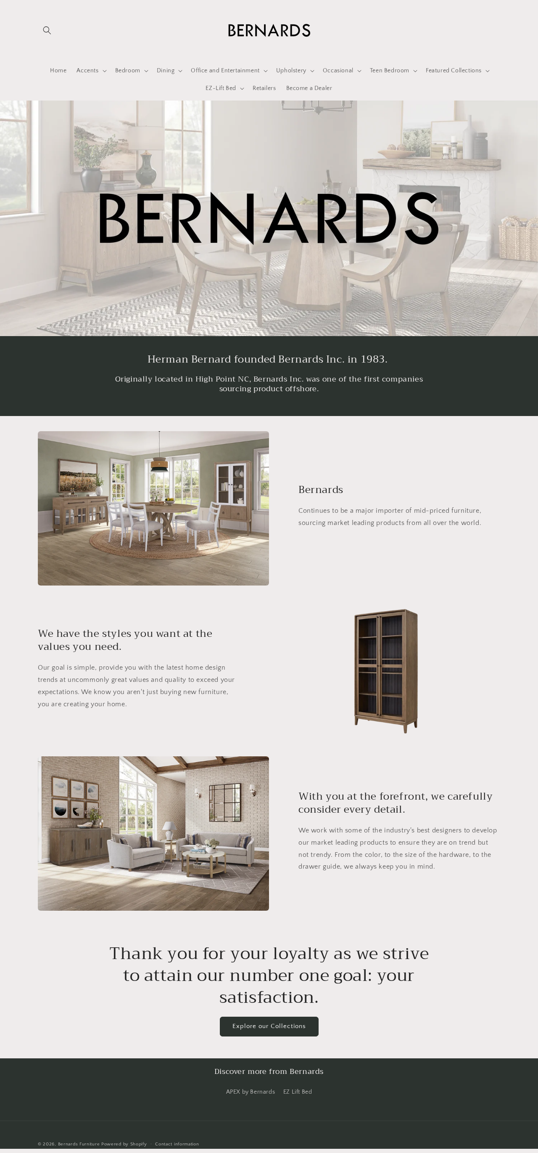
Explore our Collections (269, 1026)
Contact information (177, 1144)
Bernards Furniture (79, 1144)
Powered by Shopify (124, 1144)
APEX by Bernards (250, 1092)
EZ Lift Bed (297, 1092)
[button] (47, 30)
